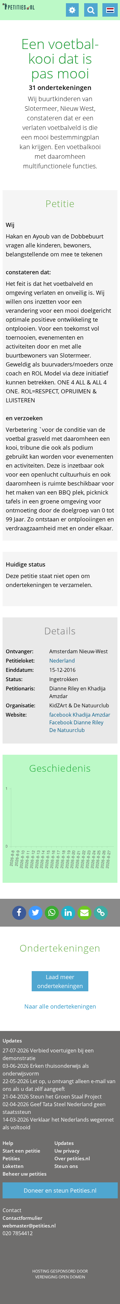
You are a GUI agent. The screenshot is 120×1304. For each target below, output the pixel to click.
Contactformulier (22, 1218)
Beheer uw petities (24, 1174)
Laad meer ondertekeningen (60, 981)
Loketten (13, 1166)
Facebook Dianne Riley (76, 722)
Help (8, 1143)
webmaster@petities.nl (29, 1225)
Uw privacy (66, 1150)
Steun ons (66, 1166)
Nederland (62, 660)
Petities (11, 1158)
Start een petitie (21, 1150)
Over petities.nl (72, 1158)
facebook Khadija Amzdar (79, 714)
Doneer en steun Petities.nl (60, 1190)
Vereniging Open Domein (60, 1277)
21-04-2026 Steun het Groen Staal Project (52, 1096)
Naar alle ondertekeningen (60, 1006)
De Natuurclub (67, 730)
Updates (64, 1143)
